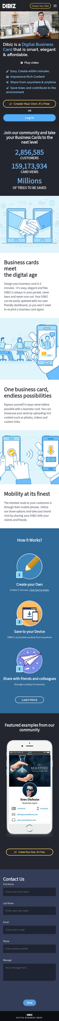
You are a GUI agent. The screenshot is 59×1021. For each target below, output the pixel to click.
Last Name (8, 903)
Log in (29, 117)
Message (7, 960)
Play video (31, 62)
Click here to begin (39, 590)
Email (6, 922)
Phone (6, 941)
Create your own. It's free (32, 103)
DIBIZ (9, 6)
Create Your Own (40, 5)
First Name (8, 884)
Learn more (29, 699)
